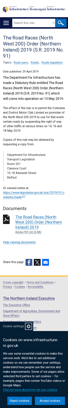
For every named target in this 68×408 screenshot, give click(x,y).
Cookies (20, 286)
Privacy (7, 286)
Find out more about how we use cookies (30, 390)
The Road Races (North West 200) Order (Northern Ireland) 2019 (38, 224)
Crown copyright (13, 282)
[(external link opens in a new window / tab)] (29, 262)
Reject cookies (19, 401)
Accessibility (35, 286)
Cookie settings (13, 326)
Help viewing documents (19, 242)
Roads (35, 62)
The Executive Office (16, 305)
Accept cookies (50, 401)
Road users (21, 62)
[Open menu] (6, 23)
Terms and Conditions (40, 282)
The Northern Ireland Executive (29, 298)
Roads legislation (52, 62)
